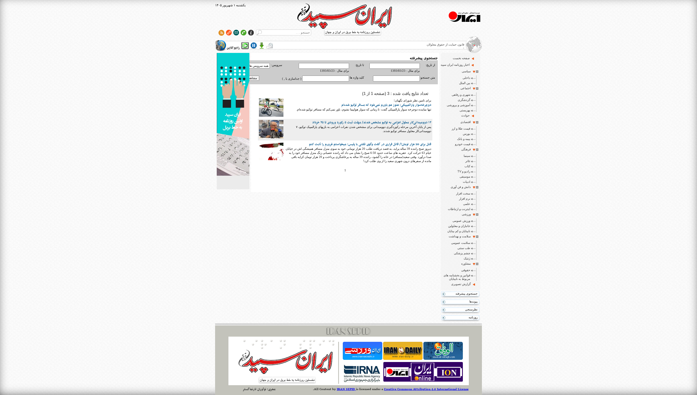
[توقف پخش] (253, 45)
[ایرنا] (361, 381)
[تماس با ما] (243, 32)
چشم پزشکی (462, 253)
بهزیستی (465, 110)
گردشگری (464, 99)
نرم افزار (464, 198)
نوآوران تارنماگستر (254, 389)
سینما (467, 155)
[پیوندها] (229, 32)
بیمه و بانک (463, 138)
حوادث (465, 115)
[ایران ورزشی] (362, 358)
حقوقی (465, 270)
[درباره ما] (251, 32)
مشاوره (466, 263)
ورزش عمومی (461, 220)
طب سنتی (463, 248)
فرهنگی (466, 149)
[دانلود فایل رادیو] (261, 45)
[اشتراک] (236, 32)
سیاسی (466, 71)
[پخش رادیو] (245, 45)
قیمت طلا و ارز (461, 128)
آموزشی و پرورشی (458, 105)
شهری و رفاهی (461, 94)
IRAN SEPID (346, 389)
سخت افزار (463, 193)
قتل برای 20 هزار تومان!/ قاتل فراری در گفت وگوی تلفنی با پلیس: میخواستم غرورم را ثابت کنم (370, 144)
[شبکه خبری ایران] (423, 381)
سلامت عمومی (460, 242)
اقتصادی (465, 122)
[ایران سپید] (233, 115)
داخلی (466, 77)
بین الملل (464, 83)
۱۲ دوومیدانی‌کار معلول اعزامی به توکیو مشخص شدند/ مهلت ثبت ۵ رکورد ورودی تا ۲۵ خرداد (371, 122)
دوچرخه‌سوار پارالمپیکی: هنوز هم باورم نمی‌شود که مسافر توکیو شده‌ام (386, 105)
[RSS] (221, 32)
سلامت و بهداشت (460, 236)
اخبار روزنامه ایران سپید (455, 64)
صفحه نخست (461, 58)
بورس (466, 133)
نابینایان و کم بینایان (458, 231)
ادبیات (466, 181)
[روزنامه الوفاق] (443, 358)
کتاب (467, 166)
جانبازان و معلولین (459, 226)
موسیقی (465, 176)
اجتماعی (465, 88)
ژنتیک (467, 258)
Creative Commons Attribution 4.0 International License (426, 389)
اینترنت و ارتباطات (459, 209)
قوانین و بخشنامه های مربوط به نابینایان (457, 277)
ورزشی (466, 214)
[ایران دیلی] (403, 358)
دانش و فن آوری (461, 186)
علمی (466, 203)
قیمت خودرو (462, 144)
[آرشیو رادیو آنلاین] (269, 45)
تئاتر (467, 161)
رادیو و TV (463, 171)
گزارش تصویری (461, 284)
